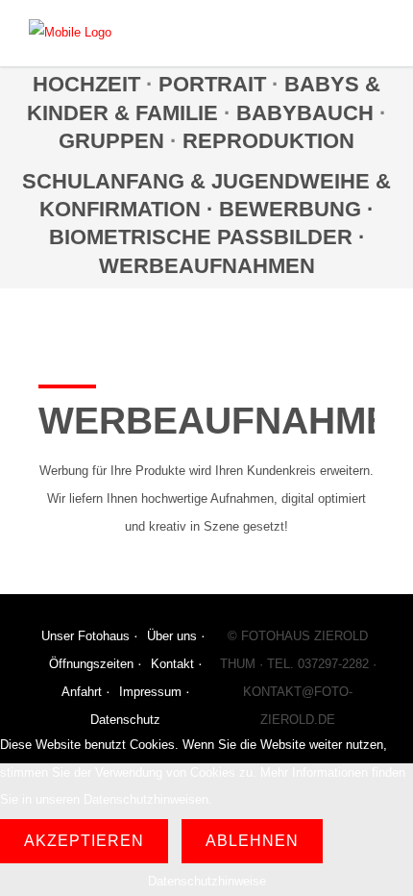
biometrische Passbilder (200, 237)
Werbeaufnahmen (207, 266)
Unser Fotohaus (85, 636)
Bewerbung (293, 209)
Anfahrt (81, 691)
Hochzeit (86, 84)
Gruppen (111, 141)
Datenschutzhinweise (207, 881)
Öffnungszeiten (91, 664)
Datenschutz (125, 719)
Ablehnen (252, 841)
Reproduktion (268, 141)
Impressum (150, 691)
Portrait (212, 84)
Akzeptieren (84, 841)
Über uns (172, 636)
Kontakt (172, 664)
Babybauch (305, 113)
